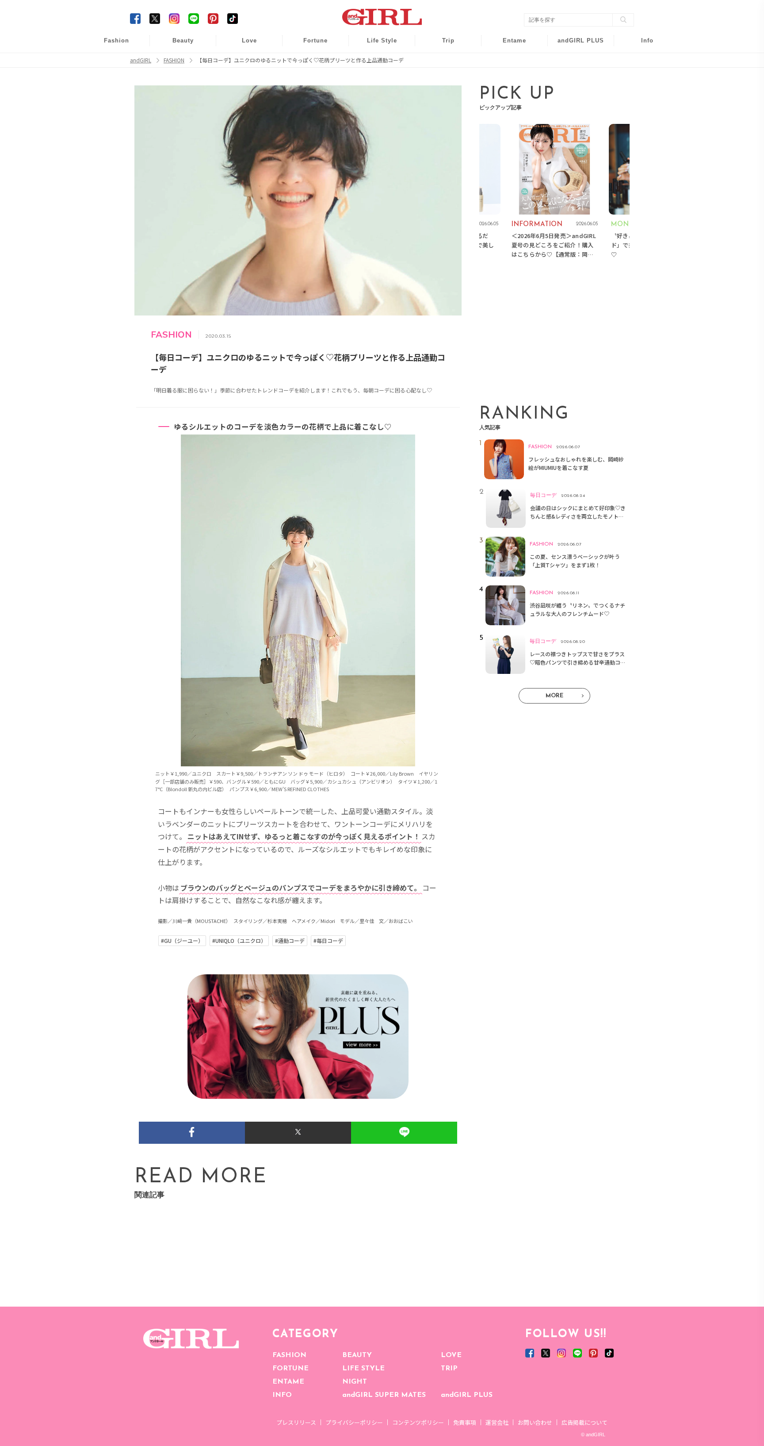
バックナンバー (641, 62)
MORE (554, 696)
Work (376, 62)
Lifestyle (575, 79)
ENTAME (288, 1381)
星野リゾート (442, 62)
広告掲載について (584, 1422)
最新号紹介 (641, 45)
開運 (309, 45)
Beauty (183, 40)
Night (243, 79)
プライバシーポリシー (354, 1422)
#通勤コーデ (290, 940)
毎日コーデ (110, 45)
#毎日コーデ (328, 940)
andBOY (508, 45)
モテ (243, 62)
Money (376, 45)
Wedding (243, 45)
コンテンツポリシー (418, 1422)
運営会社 (496, 1422)
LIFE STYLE (363, 1368)
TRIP (449, 1368)
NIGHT (354, 1381)
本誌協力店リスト (641, 79)
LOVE (451, 1355)
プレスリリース (296, 1422)
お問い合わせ (535, 1422)
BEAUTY (357, 1355)
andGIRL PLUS (467, 1395)
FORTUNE (290, 1368)
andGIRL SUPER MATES (384, 1395)
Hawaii (442, 45)
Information (575, 96)
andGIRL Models (641, 96)
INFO (282, 1395)
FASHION (289, 1355)
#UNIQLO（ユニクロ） (239, 940)
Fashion (575, 45)
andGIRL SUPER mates (641, 113)
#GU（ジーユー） (182, 940)
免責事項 (464, 1422)
